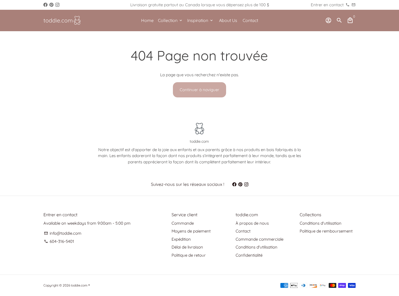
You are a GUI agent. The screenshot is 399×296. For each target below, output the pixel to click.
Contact (250, 20)
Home (147, 20)
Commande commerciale (259, 239)
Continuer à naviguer (199, 89)
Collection (170, 20)
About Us (228, 20)
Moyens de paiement (191, 231)
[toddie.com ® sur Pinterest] (51, 4)
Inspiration (200, 20)
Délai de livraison (187, 247)
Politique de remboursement (326, 231)
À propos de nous (252, 223)
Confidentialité (249, 255)
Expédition (181, 239)
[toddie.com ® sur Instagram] (57, 4)
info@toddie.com (62, 233)
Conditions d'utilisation (256, 247)
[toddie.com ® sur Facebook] (45, 4)
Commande (183, 223)
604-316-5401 (59, 241)
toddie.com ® (80, 285)
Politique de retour (189, 255)
